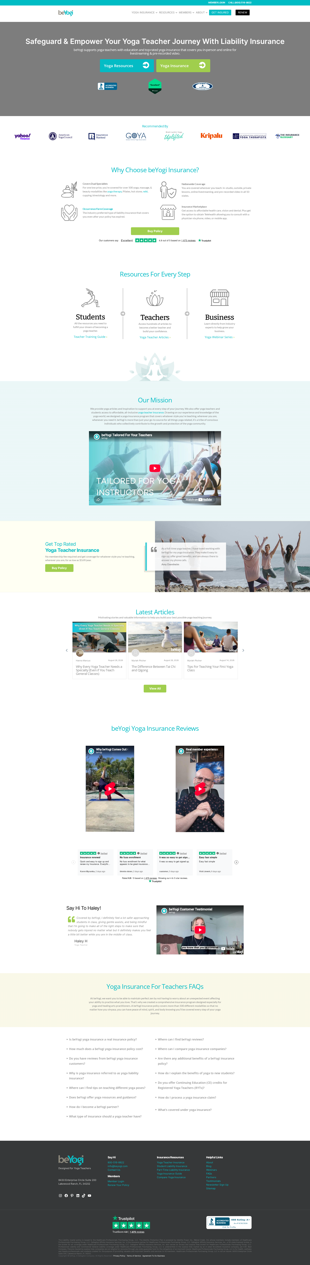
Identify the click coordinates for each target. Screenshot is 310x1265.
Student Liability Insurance (172, 1166)
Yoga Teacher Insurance (171, 1162)
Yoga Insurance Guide (169, 1173)
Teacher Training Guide (89, 337)
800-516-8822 (116, 1162)
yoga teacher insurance (151, 412)
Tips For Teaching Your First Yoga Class (210, 668)
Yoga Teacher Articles (154, 337)
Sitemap (211, 1188)
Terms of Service (134, 1256)
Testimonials (213, 1181)
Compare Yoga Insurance (171, 1177)
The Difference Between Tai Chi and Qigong (153, 668)
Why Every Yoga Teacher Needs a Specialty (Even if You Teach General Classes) (99, 670)
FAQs (209, 1173)
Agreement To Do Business (153, 1256)
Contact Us (114, 1169)
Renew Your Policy (118, 1185)
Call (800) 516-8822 (240, 2)
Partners (211, 1177)
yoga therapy (114, 191)
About (209, 1162)
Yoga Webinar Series (219, 337)
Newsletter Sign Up (217, 1184)
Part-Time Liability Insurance (173, 1169)
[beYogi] (65, 13)
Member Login (216, 2)
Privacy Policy (119, 1256)
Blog (208, 1166)
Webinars (211, 1169)
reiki (145, 191)
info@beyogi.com (118, 1166)
